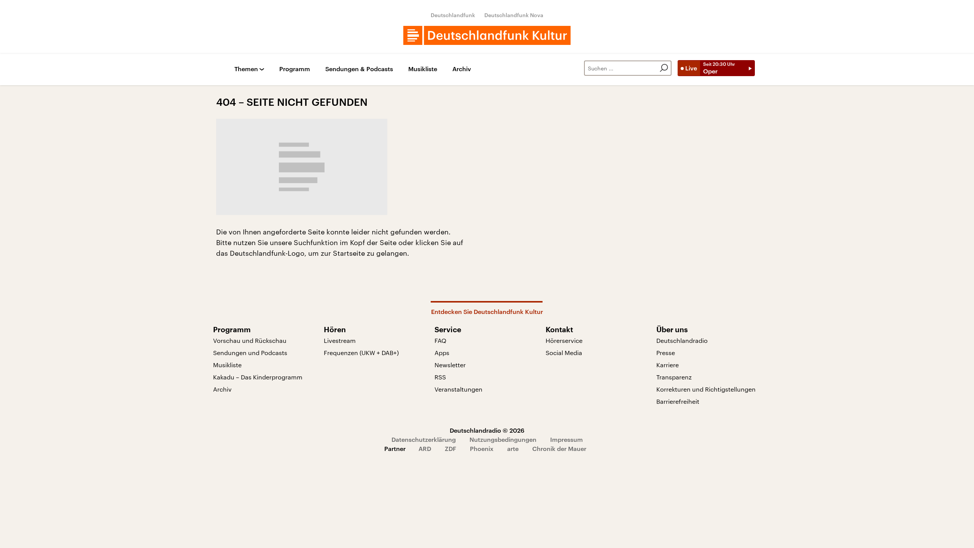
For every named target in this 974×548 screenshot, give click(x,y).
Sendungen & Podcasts (359, 69)
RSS (440, 377)
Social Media (564, 352)
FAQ (440, 340)
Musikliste (422, 69)
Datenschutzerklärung (424, 439)
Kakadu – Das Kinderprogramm (257, 377)
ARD (425, 448)
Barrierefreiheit (677, 401)
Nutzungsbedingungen (502, 439)
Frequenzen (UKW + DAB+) (361, 352)
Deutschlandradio (682, 340)
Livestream (340, 340)
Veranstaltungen (458, 389)
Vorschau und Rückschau (249, 340)
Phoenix (481, 448)
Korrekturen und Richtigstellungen (706, 389)
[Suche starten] (664, 68)
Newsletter (450, 364)
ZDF (450, 448)
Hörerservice (564, 340)
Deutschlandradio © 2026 (487, 430)
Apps (441, 352)
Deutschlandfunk (453, 15)
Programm (294, 69)
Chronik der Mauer (559, 448)
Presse (665, 352)
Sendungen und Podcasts (250, 352)
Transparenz (674, 377)
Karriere (667, 364)
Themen (246, 69)
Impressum (566, 439)
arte (513, 448)
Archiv (461, 69)
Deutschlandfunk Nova (513, 15)
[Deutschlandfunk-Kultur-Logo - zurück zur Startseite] (487, 35)
